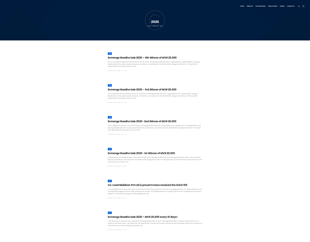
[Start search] (299, 6)
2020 (110, 53)
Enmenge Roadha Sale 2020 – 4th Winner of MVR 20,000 (142, 57)
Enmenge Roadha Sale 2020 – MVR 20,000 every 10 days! (142, 216)
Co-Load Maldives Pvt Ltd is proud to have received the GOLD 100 (147, 185)
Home (149, 26)
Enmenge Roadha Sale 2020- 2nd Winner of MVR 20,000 (142, 121)
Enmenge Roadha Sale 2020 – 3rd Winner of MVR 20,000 (142, 89)
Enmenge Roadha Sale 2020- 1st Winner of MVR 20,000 (141, 153)
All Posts (155, 26)
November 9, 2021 (112, 70)
